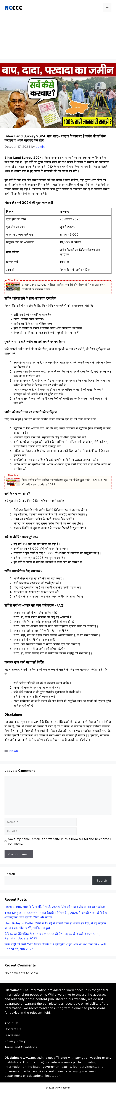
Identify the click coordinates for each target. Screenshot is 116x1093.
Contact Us (13, 1029)
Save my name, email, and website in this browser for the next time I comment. (59, 841)
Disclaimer (12, 1035)
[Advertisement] (58, 38)
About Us (11, 1023)
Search (10, 874)
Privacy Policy (15, 1041)
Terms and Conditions (21, 1047)
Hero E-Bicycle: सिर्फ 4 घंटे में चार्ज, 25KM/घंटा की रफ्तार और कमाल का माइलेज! (55, 907)
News (13, 751)
